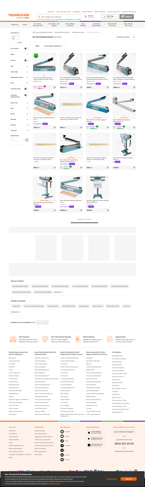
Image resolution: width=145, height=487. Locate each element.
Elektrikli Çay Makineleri (16, 411)
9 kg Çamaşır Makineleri (67, 381)
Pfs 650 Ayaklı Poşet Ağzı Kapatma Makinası (43, 203)
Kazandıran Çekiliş (117, 382)
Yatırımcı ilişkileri (13, 436)
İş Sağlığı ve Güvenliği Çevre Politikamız (20, 454)
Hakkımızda (12, 430)
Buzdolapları (12, 358)
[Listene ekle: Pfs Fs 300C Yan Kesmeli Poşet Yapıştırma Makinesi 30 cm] (81, 134)
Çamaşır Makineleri (14, 361)
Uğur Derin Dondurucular (42, 358)
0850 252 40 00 (124, 443)
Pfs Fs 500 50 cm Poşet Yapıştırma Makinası (96, 120)
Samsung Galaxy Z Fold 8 (119, 400)
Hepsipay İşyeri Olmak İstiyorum (44, 436)
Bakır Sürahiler (64, 393)
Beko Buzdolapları (40, 373)
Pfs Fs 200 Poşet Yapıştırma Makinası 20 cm (44, 118)
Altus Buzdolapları (91, 402)
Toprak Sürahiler (65, 399)
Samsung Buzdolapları (92, 390)
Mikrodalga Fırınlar (14, 387)
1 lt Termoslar (64, 402)
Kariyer (11, 442)
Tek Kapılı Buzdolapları (66, 408)
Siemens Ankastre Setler (41, 402)
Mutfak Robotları (91, 396)
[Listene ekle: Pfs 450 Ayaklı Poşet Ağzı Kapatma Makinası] (134, 134)
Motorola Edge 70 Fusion (119, 388)
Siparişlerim (51, 11)
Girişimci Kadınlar (87, 11)
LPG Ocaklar (64, 364)
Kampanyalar (76, 11)
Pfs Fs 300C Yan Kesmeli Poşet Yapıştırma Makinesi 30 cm (69, 160)
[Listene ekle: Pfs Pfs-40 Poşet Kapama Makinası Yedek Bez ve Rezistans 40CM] (54, 134)
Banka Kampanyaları (40, 451)
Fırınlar (11, 370)
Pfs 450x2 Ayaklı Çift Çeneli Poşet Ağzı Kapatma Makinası (98, 201)
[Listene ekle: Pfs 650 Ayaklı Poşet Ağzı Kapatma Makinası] (54, 177)
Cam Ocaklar (64, 373)
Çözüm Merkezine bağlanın (124, 432)
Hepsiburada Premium (113, 11)
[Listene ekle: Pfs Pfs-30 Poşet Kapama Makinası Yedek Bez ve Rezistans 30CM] (107, 134)
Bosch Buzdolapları (40, 367)
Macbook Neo (116, 379)
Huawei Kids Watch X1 (118, 370)
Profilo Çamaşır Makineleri (93, 367)
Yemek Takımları (13, 408)
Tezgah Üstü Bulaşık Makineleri (69, 358)
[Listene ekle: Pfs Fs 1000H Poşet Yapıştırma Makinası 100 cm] (134, 94)
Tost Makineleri (13, 378)
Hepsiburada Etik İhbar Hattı (124, 451)
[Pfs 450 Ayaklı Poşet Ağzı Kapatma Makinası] (124, 145)
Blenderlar (12, 367)
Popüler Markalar (117, 364)
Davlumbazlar (13, 414)
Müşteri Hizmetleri (99, 11)
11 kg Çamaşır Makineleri (67, 387)
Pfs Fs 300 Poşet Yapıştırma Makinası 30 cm (70, 201)
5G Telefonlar (116, 394)
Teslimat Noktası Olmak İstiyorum (44, 445)
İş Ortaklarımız (13, 433)
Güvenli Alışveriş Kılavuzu (16, 451)
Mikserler (89, 364)
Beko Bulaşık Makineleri (93, 361)
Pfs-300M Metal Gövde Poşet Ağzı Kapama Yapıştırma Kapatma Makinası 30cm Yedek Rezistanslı (124, 78)
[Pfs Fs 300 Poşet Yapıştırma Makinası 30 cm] (71, 187)
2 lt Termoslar (64, 376)
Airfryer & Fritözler (14, 376)
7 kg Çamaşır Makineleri (67, 378)
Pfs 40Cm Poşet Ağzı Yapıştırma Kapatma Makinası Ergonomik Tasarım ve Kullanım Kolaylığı (98, 78)
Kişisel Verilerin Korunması (16, 445)
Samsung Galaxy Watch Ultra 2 (121, 409)
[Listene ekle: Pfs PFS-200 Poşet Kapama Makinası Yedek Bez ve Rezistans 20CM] (81, 94)
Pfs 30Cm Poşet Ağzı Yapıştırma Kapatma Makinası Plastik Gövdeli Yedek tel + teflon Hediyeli (43, 78)
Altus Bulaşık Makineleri (41, 396)
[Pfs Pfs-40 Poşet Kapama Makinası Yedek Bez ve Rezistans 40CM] (44, 145)
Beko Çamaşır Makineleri (42, 387)
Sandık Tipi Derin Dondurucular (69, 367)
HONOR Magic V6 (117, 412)
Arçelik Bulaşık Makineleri (42, 370)
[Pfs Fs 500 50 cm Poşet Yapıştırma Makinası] (97, 104)
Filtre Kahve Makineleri (15, 390)
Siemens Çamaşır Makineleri (43, 399)
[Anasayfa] (34, 32)
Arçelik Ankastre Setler (41, 390)
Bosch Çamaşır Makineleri (93, 376)
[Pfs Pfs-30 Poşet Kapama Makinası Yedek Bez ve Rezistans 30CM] (97, 145)
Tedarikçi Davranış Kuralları (42, 439)
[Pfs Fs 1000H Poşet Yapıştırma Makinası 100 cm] (124, 104)
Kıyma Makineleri (91, 384)
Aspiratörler (89, 358)
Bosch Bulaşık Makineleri (42, 376)
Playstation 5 (115, 385)
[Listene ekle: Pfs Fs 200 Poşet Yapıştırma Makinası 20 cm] (54, 94)
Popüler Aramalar (117, 362)
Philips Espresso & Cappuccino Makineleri (46, 378)
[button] (44, 87)
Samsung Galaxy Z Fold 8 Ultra (120, 403)
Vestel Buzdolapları (40, 381)
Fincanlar (89, 408)
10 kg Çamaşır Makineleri (67, 370)
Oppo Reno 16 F (116, 397)
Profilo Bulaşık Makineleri (93, 414)
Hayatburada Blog (40, 430)
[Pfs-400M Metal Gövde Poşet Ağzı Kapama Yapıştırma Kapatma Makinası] (71, 64)
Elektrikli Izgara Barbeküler (93, 381)
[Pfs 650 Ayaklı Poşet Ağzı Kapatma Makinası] (44, 187)
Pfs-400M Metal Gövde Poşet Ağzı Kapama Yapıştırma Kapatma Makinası (71, 78)
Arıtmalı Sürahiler (65, 390)
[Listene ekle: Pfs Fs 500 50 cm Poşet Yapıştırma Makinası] (107, 94)
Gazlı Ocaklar (64, 396)
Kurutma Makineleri (14, 373)
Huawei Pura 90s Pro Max (119, 373)
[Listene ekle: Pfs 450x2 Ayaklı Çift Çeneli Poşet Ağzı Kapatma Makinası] (107, 177)
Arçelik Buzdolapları (40, 361)
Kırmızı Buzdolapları (66, 384)
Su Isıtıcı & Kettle (13, 405)
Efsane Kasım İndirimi (118, 367)
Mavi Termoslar (64, 405)
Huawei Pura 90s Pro (118, 376)
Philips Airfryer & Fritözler (93, 387)
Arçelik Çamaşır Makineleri (42, 384)
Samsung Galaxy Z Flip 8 (119, 406)
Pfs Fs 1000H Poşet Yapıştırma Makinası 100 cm (122, 120)
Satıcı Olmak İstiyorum (41, 433)
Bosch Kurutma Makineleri (42, 405)
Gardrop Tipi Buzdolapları (67, 361)
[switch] (26, 48)
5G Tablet (115, 391)
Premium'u (20, 18)
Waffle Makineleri (14, 393)
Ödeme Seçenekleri (40, 448)
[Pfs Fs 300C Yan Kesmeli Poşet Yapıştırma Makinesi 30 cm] (71, 145)
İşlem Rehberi (38, 454)
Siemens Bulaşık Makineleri (94, 373)
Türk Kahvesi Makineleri (15, 402)
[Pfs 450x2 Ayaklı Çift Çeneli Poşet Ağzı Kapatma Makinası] (97, 187)
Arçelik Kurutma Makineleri (42, 414)
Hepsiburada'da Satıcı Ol (129, 11)
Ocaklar (11, 396)
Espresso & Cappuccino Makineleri (18, 399)
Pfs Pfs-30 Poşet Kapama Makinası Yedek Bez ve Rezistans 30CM (97, 158)
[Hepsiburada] (19, 15)
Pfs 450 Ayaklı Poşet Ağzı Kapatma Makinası (123, 158)
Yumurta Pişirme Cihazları (93, 411)
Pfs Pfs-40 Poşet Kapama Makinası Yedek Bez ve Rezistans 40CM (43, 158)
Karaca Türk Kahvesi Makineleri (44, 393)
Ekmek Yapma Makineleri (93, 399)
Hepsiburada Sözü (117, 356)
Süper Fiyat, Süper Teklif (64, 11)
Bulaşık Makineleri (14, 384)
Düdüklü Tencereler (91, 405)
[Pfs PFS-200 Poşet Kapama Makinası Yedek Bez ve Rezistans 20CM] (71, 104)
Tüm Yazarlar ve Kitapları (119, 359)
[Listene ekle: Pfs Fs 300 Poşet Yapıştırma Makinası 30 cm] (81, 177)
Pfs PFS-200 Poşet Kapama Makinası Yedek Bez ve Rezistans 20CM (70, 118)
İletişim (11, 457)
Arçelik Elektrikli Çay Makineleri (95, 393)
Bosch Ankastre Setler (41, 408)
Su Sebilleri (12, 364)
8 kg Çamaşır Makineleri (67, 411)
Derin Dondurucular (91, 378)
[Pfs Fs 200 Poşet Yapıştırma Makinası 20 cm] (44, 104)
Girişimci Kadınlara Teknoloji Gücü (44, 442)
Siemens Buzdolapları (41, 364)
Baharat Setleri (90, 370)
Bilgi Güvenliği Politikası (15, 448)
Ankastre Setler (13, 381)
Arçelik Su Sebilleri (40, 411)
